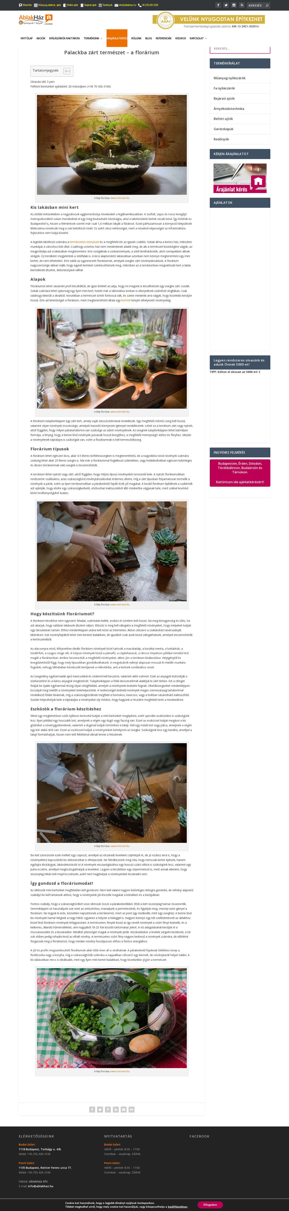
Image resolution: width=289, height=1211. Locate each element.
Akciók (40, 38)
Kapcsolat (197, 38)
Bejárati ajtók (90, 5)
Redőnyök (107, 5)
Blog (148, 38)
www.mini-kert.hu (120, 198)
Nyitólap (26, 38)
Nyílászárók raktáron (64, 38)
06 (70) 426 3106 (150, 5)
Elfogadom (210, 1205)
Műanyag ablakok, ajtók (49, 5)
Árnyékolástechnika (229, 109)
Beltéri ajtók (72, 5)
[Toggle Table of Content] (64, 71)
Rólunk (136, 38)
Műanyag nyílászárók (230, 78)
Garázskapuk (223, 129)
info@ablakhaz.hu (127, 5)
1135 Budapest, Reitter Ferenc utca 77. (45, 1168)
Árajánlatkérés (117, 38)
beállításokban (177, 1206)
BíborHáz (27, 5)
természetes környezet (84, 242)
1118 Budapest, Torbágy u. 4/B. (40, 1149)
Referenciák (163, 38)
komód (125, 300)
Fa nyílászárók (224, 88)
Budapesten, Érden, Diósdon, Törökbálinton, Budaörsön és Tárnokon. (240, 472)
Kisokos (180, 38)
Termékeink (91, 38)
